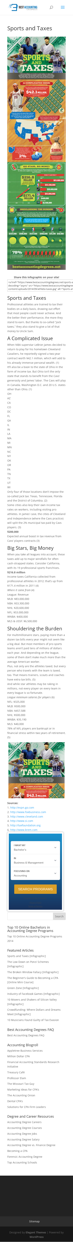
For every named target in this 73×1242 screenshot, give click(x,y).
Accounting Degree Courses (24, 1128)
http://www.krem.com (23, 830)
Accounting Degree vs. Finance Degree (31, 1145)
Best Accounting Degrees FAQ (25, 1035)
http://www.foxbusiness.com (28, 812)
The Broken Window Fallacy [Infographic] (33, 972)
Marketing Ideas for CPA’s (23, 1089)
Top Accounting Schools (22, 1162)
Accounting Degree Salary (23, 1139)
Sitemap (34, 1221)
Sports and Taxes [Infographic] (26, 956)
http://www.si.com (21, 821)
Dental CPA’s (15, 1101)
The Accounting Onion (21, 1095)
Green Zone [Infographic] (23, 988)
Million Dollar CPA (18, 1056)
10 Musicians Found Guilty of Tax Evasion (33, 1020)
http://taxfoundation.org (25, 825)
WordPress (37, 1237)
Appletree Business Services (25, 1050)
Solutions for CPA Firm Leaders (26, 1107)
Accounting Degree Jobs (22, 1133)
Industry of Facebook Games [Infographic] (33, 994)
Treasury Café (16, 1072)
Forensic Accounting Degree (24, 1156)
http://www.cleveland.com (26, 816)
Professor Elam (16, 1078)
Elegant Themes (36, 1232)
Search (59, 916)
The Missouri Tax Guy (20, 1083)
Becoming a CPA (17, 1151)
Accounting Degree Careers (24, 1122)
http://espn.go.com (22, 807)
